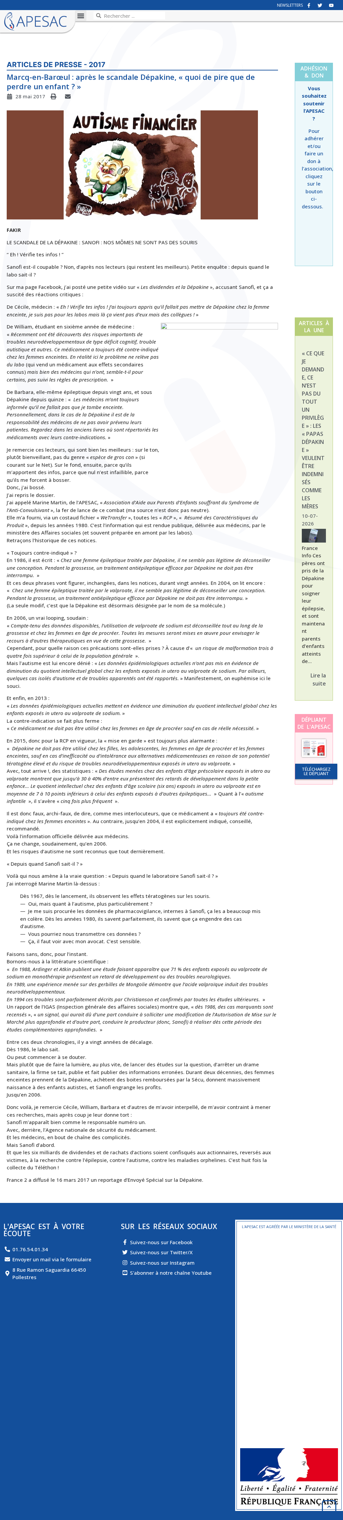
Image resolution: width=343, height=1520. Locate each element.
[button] (80, 15)
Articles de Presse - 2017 (56, 64)
